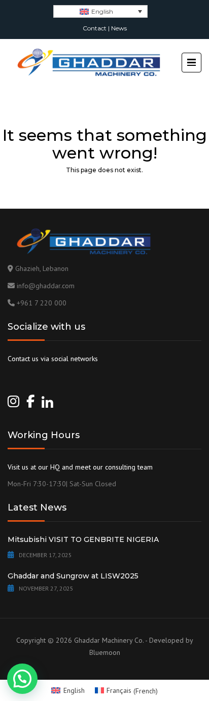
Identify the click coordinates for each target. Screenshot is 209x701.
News (119, 28)
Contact (95, 28)
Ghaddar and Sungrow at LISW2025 (73, 575)
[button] (22, 679)
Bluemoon (104, 652)
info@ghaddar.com (46, 285)
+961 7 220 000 (41, 302)
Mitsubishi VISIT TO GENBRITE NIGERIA (83, 539)
